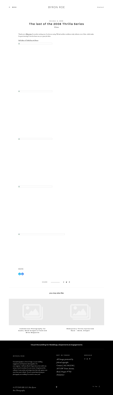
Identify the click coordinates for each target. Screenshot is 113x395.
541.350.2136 (68, 365)
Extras (56, 27)
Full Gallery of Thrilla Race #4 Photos (28, 40)
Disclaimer (60, 374)
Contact (100, 7)
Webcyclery (29, 34)
